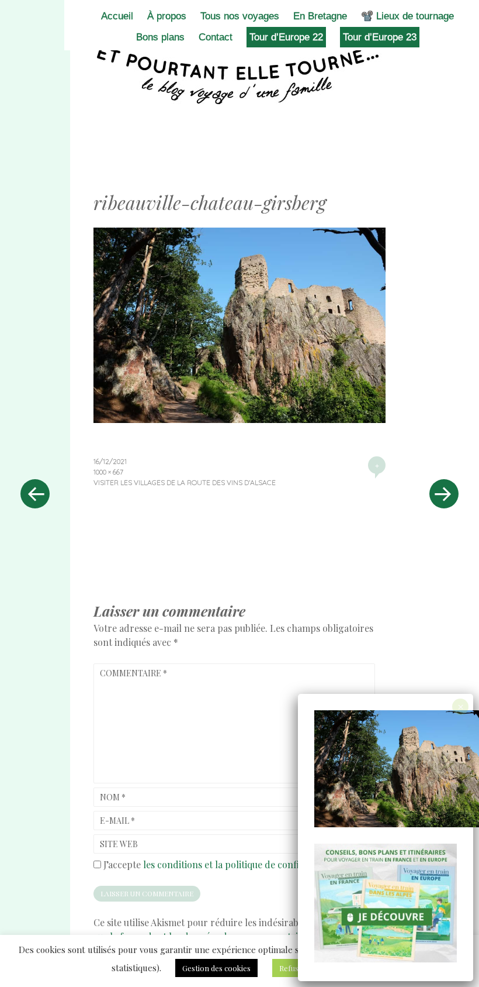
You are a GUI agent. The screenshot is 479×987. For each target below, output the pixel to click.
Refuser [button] (293, 968)
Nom (113, 797)
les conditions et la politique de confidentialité (241, 864)
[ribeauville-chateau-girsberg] (239, 419)
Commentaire (133, 673)
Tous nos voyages (239, 16)
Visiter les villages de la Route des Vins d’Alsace (184, 482)
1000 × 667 (108, 471)
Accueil (117, 16)
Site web (119, 844)
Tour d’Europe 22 (286, 37)
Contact (215, 37)
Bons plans (160, 37)
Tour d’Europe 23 (379, 37)
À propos (166, 16)
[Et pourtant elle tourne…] (239, 75)
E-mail (117, 820)
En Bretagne (320, 16)
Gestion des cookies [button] (216, 968)
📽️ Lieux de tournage (407, 16)
